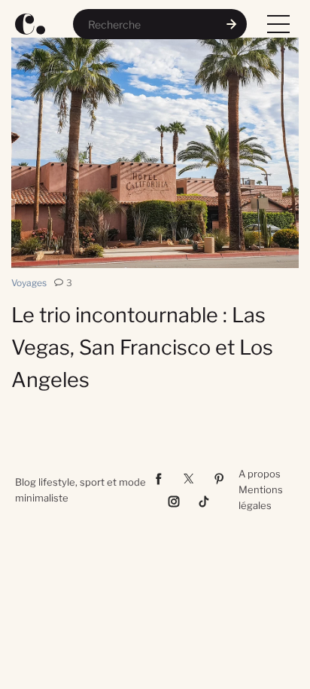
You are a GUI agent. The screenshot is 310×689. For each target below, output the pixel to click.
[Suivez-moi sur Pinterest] (219, 479)
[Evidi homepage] (30, 24)
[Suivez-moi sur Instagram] (174, 501)
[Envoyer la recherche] (232, 24)
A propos (260, 474)
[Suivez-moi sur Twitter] (189, 479)
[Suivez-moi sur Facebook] (158, 479)
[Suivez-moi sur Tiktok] (204, 501)
